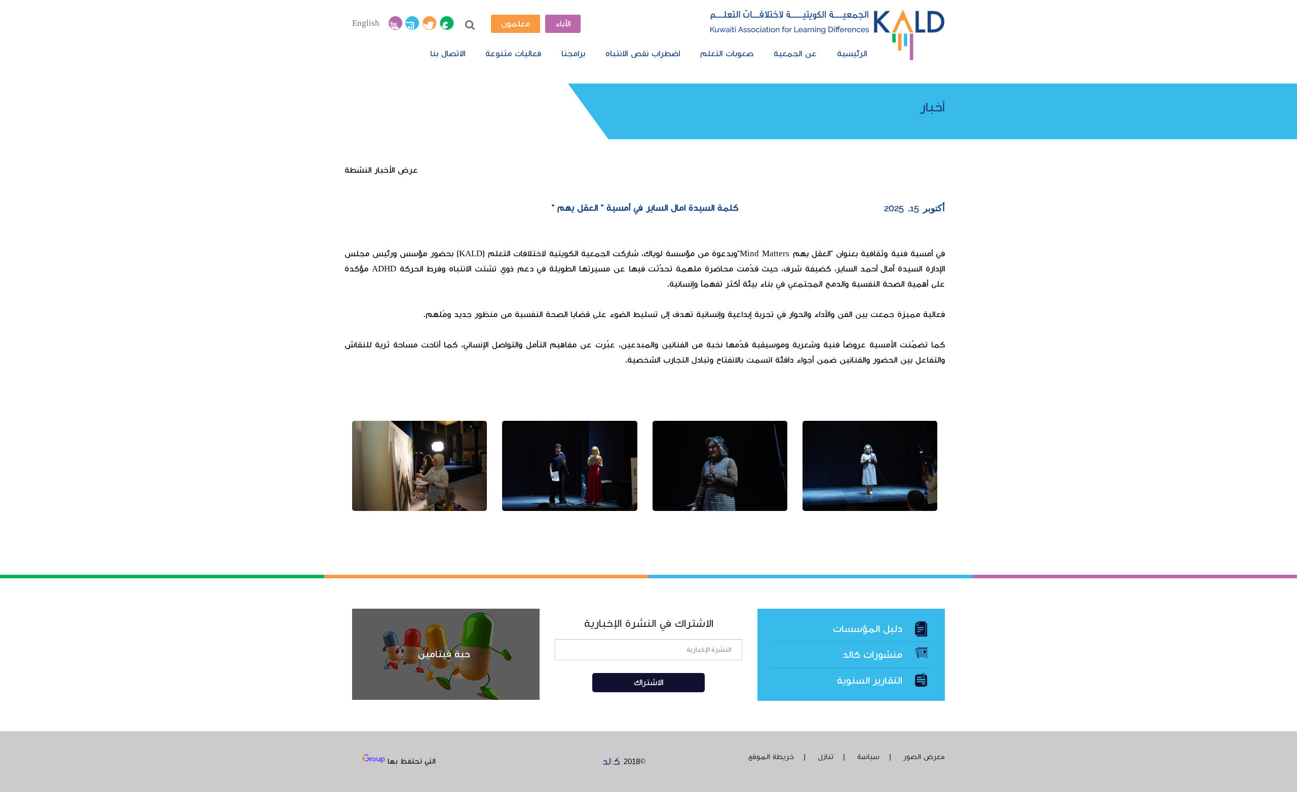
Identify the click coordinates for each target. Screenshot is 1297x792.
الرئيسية (852, 53)
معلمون (515, 23)
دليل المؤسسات (867, 629)
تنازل (825, 757)
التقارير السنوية (869, 680)
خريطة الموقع (771, 757)
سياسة (868, 757)
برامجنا (573, 53)
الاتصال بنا (447, 53)
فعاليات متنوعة (513, 53)
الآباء (562, 23)
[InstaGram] (412, 23)
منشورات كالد (872, 654)
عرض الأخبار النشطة (381, 170)
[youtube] (395, 23)
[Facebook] (447, 23)
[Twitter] (430, 23)
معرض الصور (924, 757)
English (365, 23)
